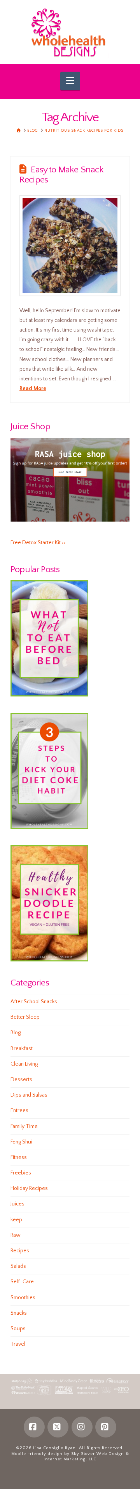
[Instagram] (82, 1427)
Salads (18, 1266)
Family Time (24, 1126)
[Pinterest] (105, 1427)
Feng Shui (21, 1142)
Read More (32, 388)
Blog (15, 1033)
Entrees (19, 1110)
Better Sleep (25, 1017)
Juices (17, 1204)
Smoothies (22, 1298)
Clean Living (24, 1064)
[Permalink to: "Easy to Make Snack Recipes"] (70, 245)
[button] (70, 81)
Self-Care (22, 1282)
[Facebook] (34, 1427)
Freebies (20, 1173)
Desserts (21, 1079)
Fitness (18, 1157)
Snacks (18, 1313)
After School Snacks (33, 1002)
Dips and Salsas (28, 1095)
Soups (18, 1329)
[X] (57, 1427)
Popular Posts (35, 569)
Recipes (19, 1251)
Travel (17, 1344)
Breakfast (21, 1048)
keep (16, 1220)
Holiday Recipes (29, 1188)
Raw (15, 1235)
